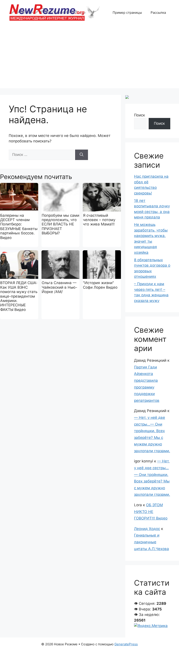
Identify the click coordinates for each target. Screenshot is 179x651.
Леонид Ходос (147, 529)
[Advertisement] (89, 57)
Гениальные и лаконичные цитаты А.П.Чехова (151, 542)
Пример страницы (127, 12)
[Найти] (81, 155)
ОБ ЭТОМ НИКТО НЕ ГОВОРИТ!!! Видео (150, 511)
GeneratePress (126, 644)
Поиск (139, 115)
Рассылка (158, 12)
